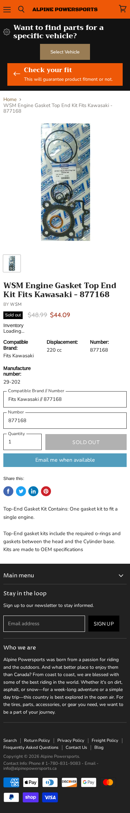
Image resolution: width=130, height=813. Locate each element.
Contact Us (76, 748)
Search (10, 741)
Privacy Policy (70, 741)
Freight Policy (105, 741)
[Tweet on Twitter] (21, 491)
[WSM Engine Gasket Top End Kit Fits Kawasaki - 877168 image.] (65, 185)
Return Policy (37, 741)
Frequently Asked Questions (30, 748)
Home (10, 99)
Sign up (104, 623)
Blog (99, 748)
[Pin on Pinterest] (46, 491)
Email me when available (65, 460)
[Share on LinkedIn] (33, 491)
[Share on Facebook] (8, 491)
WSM (15, 304)
